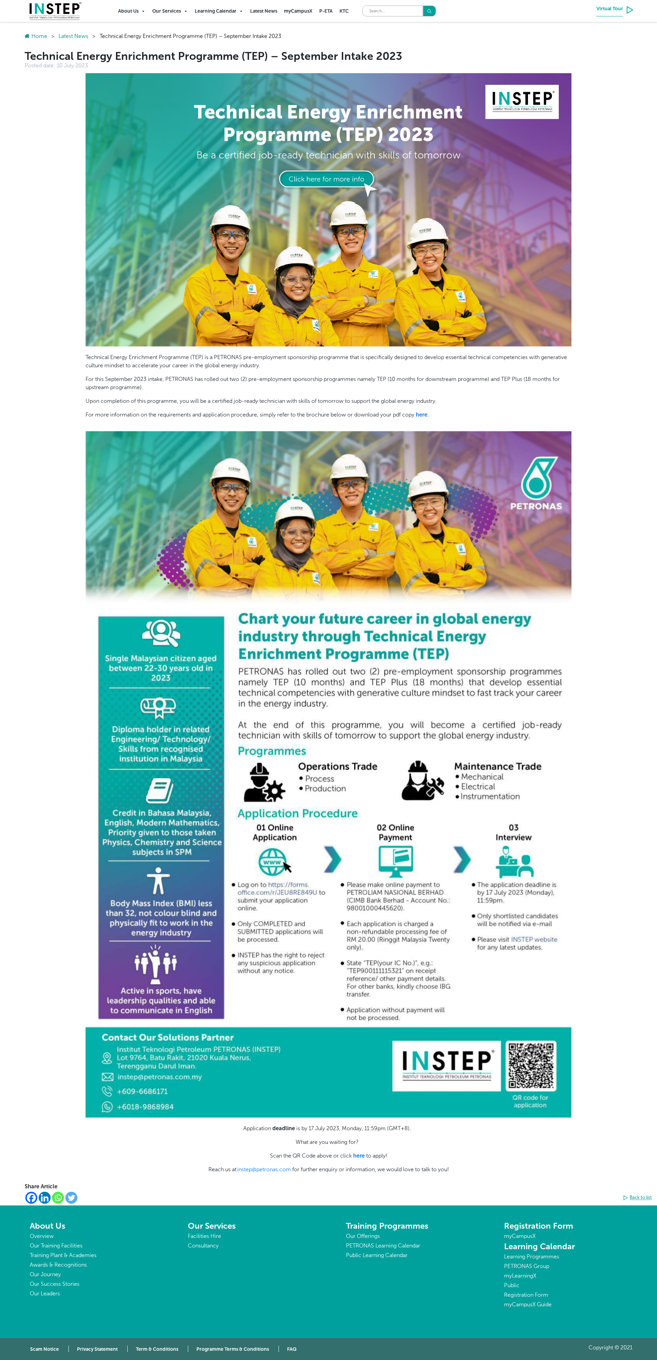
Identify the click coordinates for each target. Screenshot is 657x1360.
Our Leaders (45, 1293)
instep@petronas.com (264, 1169)
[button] (638, 1198)
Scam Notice (44, 1349)
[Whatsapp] (58, 1198)
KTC (344, 11)
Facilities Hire (204, 1236)
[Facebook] (31, 1198)
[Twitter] (71, 1198)
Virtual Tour (609, 9)
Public (511, 1285)
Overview (42, 1236)
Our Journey (45, 1274)
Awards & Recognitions (58, 1265)
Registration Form (538, 1226)
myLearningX (520, 1275)
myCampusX (298, 11)
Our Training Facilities (56, 1245)
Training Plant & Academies (63, 1255)
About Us (128, 11)
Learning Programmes (531, 1256)
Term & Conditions (157, 1349)
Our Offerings (363, 1236)
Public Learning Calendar (377, 1255)
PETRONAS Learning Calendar (383, 1245)
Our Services (166, 11)
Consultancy (203, 1245)
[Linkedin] (45, 1198)
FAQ (292, 1349)
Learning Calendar (215, 11)
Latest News (263, 11)
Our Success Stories (54, 1284)
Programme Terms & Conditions (232, 1349)
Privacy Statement (97, 1349)
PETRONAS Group (526, 1266)
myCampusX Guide (528, 1304)
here (421, 414)
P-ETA (326, 11)
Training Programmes (387, 1226)
